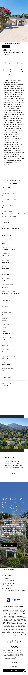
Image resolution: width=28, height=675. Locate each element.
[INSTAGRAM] (11, 641)
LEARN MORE (9, 550)
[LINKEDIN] (16, 641)
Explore (14, 473)
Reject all (14, 662)
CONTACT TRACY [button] (9, 545)
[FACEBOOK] (7, 641)
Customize (14, 666)
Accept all (14, 670)
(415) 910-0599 (9, 585)
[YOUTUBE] (20, 641)
